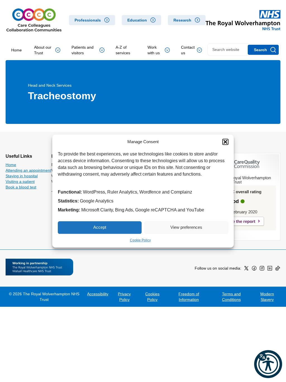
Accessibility (97, 294)
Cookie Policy (140, 240)
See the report (241, 221)
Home (16, 50)
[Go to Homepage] (34, 20)
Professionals (88, 20)
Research (182, 20)
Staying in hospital (22, 176)
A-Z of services (123, 50)
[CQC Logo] (241, 169)
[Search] (263, 50)
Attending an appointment (28, 170)
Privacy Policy (124, 297)
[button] (225, 142)
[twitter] (246, 269)
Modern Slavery (267, 297)
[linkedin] (270, 269)
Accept (99, 227)
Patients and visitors (83, 50)
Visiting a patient (20, 181)
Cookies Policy (152, 297)
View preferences (186, 227)
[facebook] (254, 269)
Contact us (188, 50)
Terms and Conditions (231, 297)
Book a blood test (21, 187)
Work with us (153, 50)
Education (137, 20)
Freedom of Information (188, 297)
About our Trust (42, 50)
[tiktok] (277, 269)
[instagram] (262, 269)
